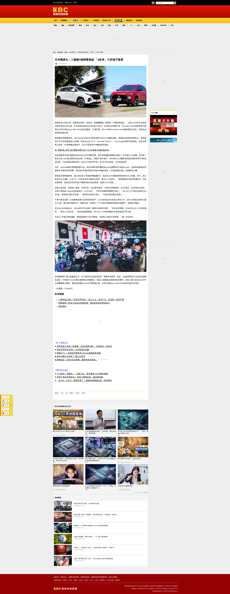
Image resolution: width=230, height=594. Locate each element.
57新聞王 (85, 20)
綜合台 (70, 580)
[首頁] (60, 11)
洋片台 (92, 580)
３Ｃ (131, 25)
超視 (96, 580)
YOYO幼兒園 (110, 580)
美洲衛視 (102, 580)
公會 (66, 393)
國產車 (72, 393)
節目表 (56, 577)
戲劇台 (76, 580)
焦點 (62, 25)
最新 (55, 25)
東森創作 (117, 580)
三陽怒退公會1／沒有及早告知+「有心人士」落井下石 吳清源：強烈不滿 (91, 299)
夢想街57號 (107, 20)
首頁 (55, 20)
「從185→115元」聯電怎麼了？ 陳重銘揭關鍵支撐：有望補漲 (84, 380)
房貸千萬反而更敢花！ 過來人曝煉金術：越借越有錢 (80, 377)
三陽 (62, 393)
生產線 (83, 393)
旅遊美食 (139, 20)
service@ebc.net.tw (173, 588)
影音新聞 (71, 25)
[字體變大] (5, 402)
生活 (138, 25)
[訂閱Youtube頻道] (5, 413)
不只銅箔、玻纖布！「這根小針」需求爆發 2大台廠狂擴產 (82, 374)
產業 (80, 25)
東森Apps (68, 2)
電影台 (86, 580)
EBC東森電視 (58, 2)
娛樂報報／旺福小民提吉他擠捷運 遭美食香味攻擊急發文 (84, 303)
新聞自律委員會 (74, 577)
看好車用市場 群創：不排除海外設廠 (73, 350)
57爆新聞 (96, 20)
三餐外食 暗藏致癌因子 (126, 486)
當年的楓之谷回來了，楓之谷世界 (129, 458)
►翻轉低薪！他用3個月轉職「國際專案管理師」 (76, 360)
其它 (172, 25)
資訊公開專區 (113, 577)
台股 (102, 25)
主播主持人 (63, 577)
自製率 (77, 393)
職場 (145, 25)
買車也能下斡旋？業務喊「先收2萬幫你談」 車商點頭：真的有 (84, 346)
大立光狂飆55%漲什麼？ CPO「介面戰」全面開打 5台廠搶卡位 (100, 487)
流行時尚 (163, 25)
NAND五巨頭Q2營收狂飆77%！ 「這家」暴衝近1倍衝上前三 (133, 432)
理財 (124, 25)
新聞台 (65, 580)
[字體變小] (5, 406)
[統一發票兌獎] (163, 142)
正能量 (154, 25)
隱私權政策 (175, 586)
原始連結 (62, 306)
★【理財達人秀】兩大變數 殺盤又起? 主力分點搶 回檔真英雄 (81, 150)
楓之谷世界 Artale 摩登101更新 (64, 431)
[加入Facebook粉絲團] (5, 410)
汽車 (116, 25)
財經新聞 (64, 20)
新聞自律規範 (85, 577)
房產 (109, 25)
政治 (87, 25)
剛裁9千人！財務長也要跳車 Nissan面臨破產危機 (79, 353)
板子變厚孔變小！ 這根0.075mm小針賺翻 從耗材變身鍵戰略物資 (100, 459)
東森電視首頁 (57, 580)
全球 (94, 25)
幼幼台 (81, 580)
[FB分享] (5, 398)
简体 (75, 2)
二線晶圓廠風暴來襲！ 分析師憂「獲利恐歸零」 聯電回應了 (100, 432)
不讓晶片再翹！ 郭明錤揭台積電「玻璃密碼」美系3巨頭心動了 (68, 459)
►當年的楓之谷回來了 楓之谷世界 (70, 356)
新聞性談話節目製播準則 (99, 577)
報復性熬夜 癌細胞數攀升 (61, 486)
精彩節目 (129, 20)
